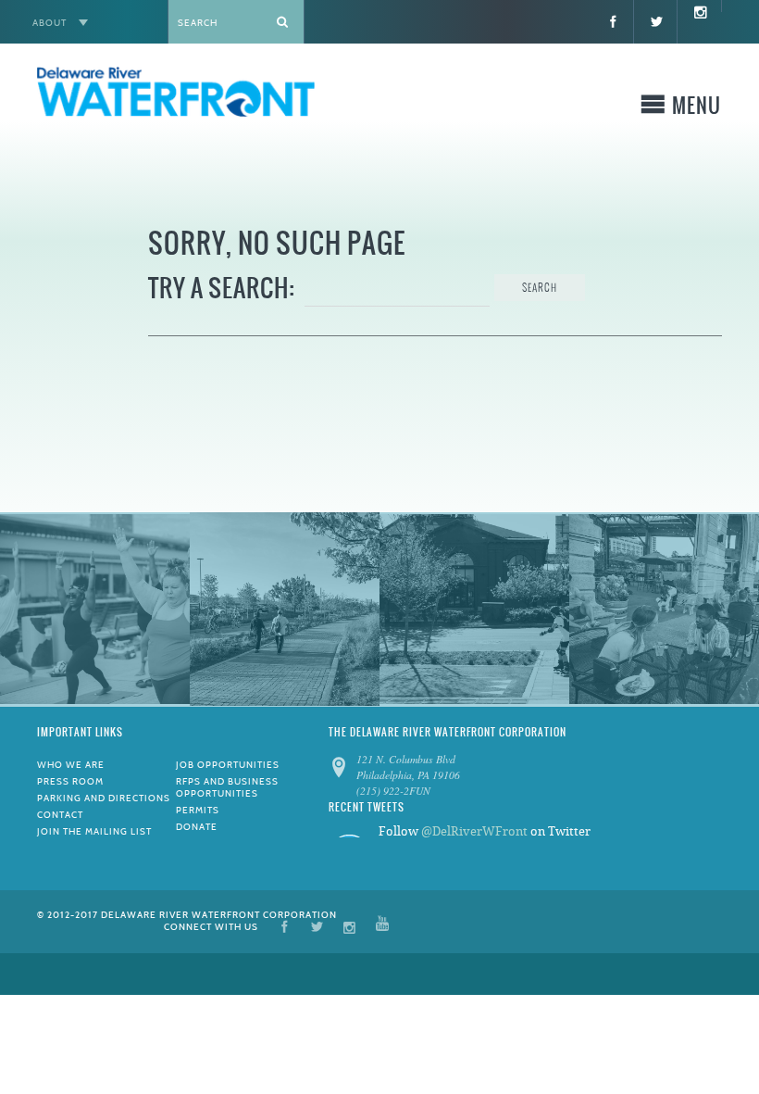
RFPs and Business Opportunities (227, 787)
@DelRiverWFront (474, 831)
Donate (197, 827)
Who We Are (71, 765)
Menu (696, 108)
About (49, 23)
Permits (197, 810)
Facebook (285, 926)
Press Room (70, 781)
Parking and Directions (103, 798)
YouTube (382, 926)
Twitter (317, 926)
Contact (60, 815)
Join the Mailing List (94, 831)
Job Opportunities (228, 765)
